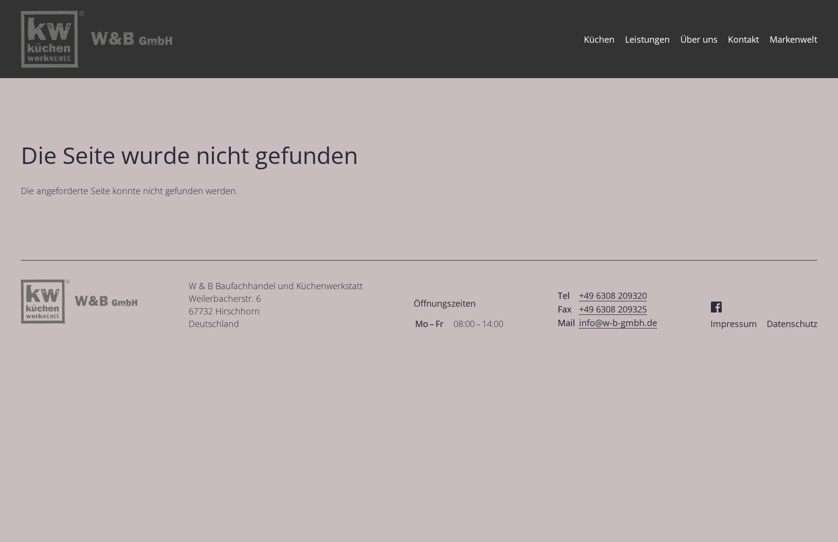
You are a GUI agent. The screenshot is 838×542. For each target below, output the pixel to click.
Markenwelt (793, 39)
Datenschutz (792, 323)
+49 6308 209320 (613, 295)
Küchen (599, 39)
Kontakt (743, 39)
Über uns (699, 39)
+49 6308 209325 (613, 309)
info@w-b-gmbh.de (618, 322)
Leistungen (647, 39)
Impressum (733, 323)
